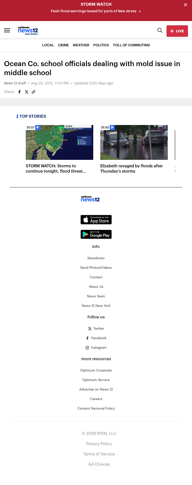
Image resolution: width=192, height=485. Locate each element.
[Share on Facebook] (20, 92)
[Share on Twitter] (26, 92)
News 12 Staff (15, 83)
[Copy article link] (34, 92)
